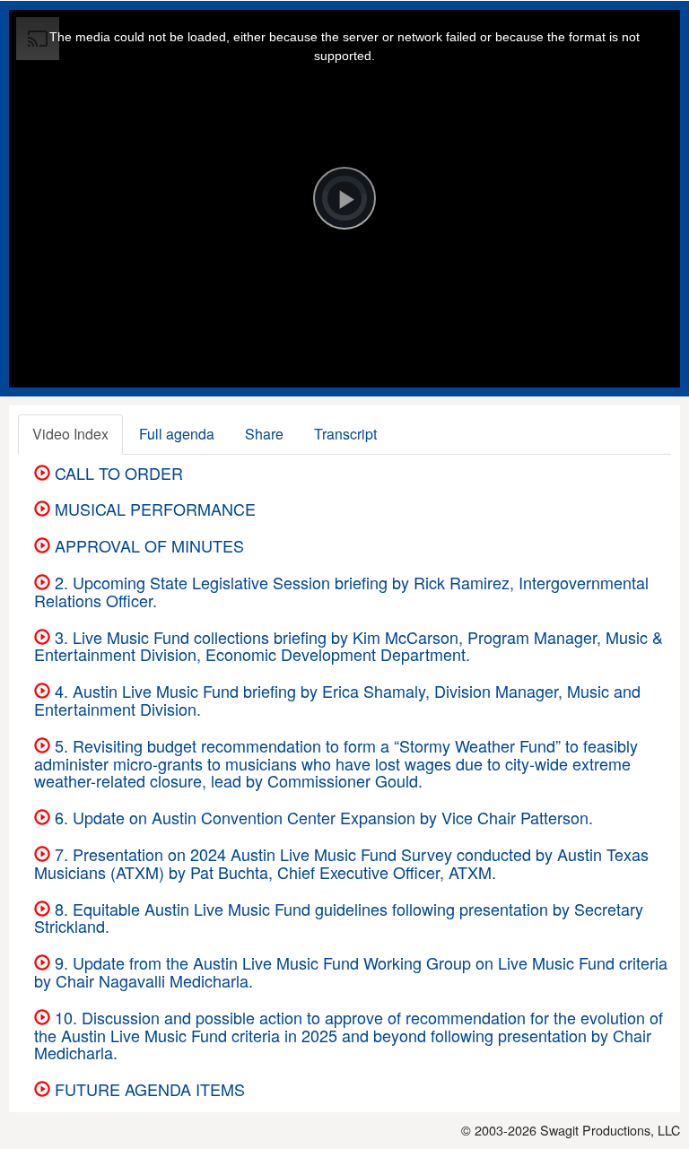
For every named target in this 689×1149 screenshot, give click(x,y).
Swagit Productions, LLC (610, 1129)
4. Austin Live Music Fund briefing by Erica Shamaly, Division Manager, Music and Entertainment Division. (337, 699)
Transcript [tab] (345, 433)
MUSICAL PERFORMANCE (153, 508)
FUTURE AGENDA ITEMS (147, 1089)
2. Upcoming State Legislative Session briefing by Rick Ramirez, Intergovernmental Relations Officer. (341, 591)
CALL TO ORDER (116, 472)
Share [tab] (264, 433)
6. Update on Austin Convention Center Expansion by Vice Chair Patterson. (321, 817)
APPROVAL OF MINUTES (147, 545)
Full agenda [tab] (176, 433)
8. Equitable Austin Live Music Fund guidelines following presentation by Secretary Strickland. (338, 917)
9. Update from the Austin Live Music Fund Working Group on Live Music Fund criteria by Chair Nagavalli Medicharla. (350, 971)
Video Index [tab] (70, 433)
